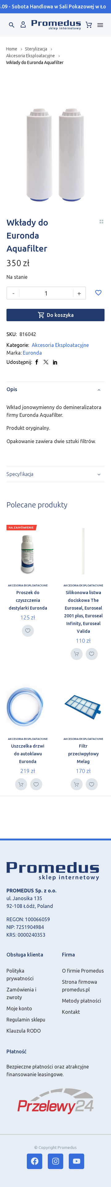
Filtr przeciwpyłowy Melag (83, 754)
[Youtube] (76, 1161)
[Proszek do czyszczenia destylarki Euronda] (27, 551)
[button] (11, 25)
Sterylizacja (36, 48)
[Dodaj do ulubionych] (98, 293)
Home (11, 48)
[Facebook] (36, 362)
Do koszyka (56, 315)
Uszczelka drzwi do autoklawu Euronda (27, 754)
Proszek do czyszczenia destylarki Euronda (28, 600)
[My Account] (23, 25)
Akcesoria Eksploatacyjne (30, 55)
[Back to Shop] (101, 221)
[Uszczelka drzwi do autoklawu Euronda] (27, 705)
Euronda (32, 353)
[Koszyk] (88, 25)
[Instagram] (55, 1161)
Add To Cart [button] (77, 654)
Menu (100, 25)
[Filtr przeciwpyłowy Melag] (83, 705)
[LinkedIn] (55, 362)
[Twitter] (46, 362)
